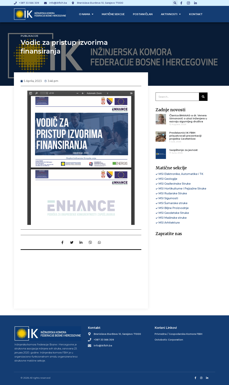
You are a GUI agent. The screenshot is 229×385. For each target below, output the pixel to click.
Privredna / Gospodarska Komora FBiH (178, 333)
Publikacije (29, 35)
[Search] (203, 97)
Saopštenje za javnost (183, 150)
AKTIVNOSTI (169, 14)
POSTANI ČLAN (143, 14)
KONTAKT (196, 14)
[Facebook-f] (195, 378)
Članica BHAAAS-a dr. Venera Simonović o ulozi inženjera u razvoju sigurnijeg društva (188, 118)
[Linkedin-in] (207, 378)
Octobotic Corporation (169, 339)
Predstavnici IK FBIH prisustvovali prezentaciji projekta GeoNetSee (185, 135)
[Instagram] (201, 378)
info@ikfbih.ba (103, 345)
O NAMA (84, 14)
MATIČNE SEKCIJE (113, 14)
